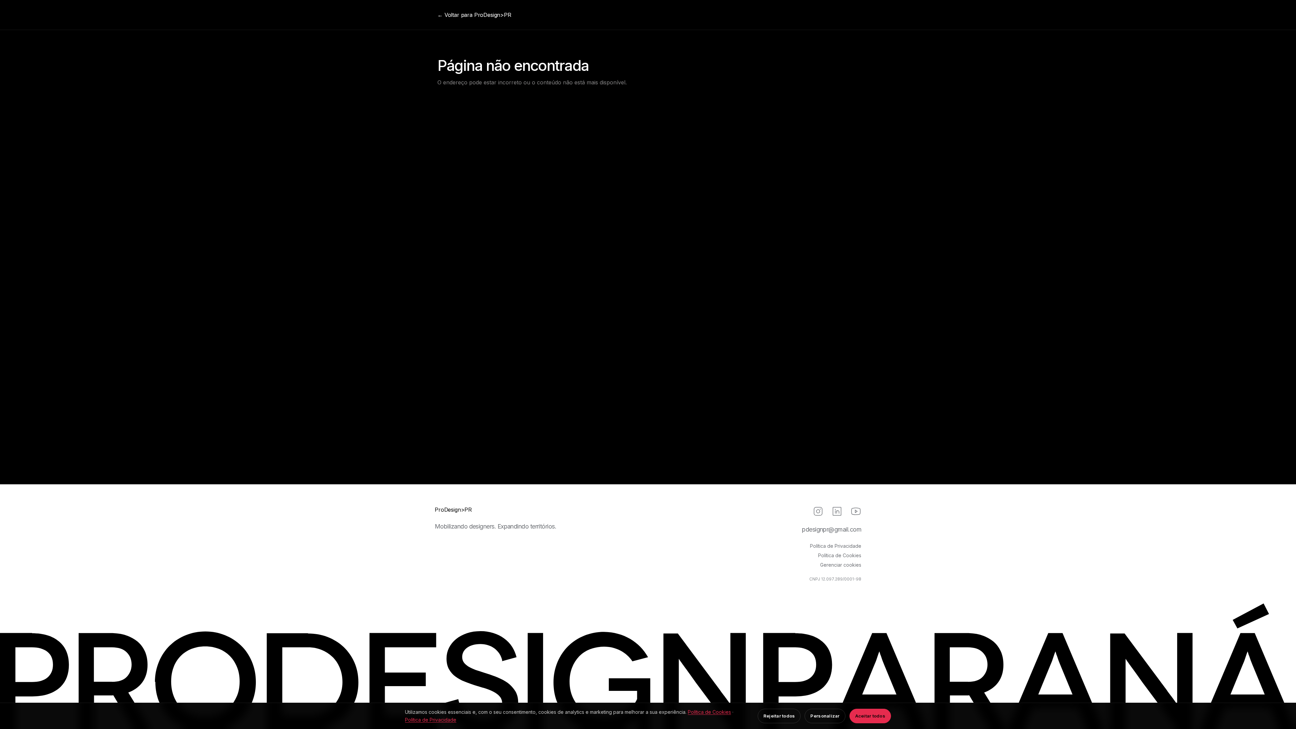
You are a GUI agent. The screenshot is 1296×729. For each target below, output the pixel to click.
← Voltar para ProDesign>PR (474, 14)
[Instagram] (818, 511)
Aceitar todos (870, 716)
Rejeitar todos (779, 716)
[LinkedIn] (837, 511)
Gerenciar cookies (840, 565)
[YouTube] (855, 511)
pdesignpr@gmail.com (831, 529)
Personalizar (824, 716)
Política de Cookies (839, 555)
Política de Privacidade (835, 546)
